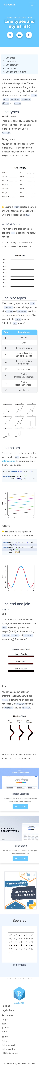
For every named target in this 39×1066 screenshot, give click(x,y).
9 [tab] (28, 978)
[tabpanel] (19, 946)
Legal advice (8, 1010)
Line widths (10, 61)
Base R (5, 1023)
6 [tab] (21, 978)
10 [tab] (30, 978)
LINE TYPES (27, 17)
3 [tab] (12, 978)
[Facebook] (29, 35)
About (4, 1031)
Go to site (20, 806)
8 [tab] (25, 978)
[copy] (34, 471)
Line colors (10, 68)
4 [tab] (15, 978)
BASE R (17, 17)
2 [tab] (10, 978)
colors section (8, 461)
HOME (10, 17)
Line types (10, 57)
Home (5, 1019)
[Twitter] (10, 35)
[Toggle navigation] (32, 5)
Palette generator (10, 1053)
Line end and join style (15, 71)
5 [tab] (17, 978)
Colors (5, 1041)
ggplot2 (5, 1027)
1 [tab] (7, 978)
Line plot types (12, 64)
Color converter (9, 1045)
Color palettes (8, 1049)
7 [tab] (23, 978)
